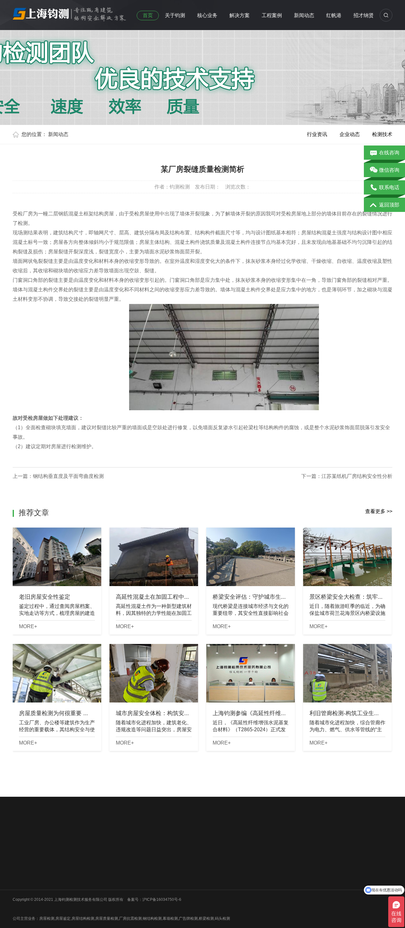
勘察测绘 (67, 904)
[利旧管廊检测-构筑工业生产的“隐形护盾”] (347, 673)
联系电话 (389, 187)
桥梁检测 (67, 863)
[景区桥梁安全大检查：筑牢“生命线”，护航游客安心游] (347, 557)
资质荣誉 (20, 871)
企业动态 (350, 134)
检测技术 (382, 134)
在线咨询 (389, 152)
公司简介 (20, 855)
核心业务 (207, 15)
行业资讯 (317, 134)
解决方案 (239, 15)
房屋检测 (67, 855)
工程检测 (114, 863)
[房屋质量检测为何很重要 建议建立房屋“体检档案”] (57, 673)
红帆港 (333, 15)
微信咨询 (389, 170)
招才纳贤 (363, 15)
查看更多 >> (378, 511)
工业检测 (67, 896)
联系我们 (20, 888)
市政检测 (67, 871)
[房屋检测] (70, 12)
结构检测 (114, 871)
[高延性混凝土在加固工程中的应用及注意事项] (153, 557)
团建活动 (20, 880)
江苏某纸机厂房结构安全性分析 (356, 476)
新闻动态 (304, 15)
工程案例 (272, 15)
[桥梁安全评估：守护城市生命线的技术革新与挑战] (250, 557)
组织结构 (20, 863)
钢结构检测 (69, 880)
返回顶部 (389, 204)
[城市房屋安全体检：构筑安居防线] (153, 673)
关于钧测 (175, 15)
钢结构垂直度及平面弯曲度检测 (68, 476)
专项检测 (114, 880)
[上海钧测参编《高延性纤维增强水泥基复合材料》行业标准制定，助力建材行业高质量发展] (250, 673)
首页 (148, 15)
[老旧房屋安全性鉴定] (57, 557)
